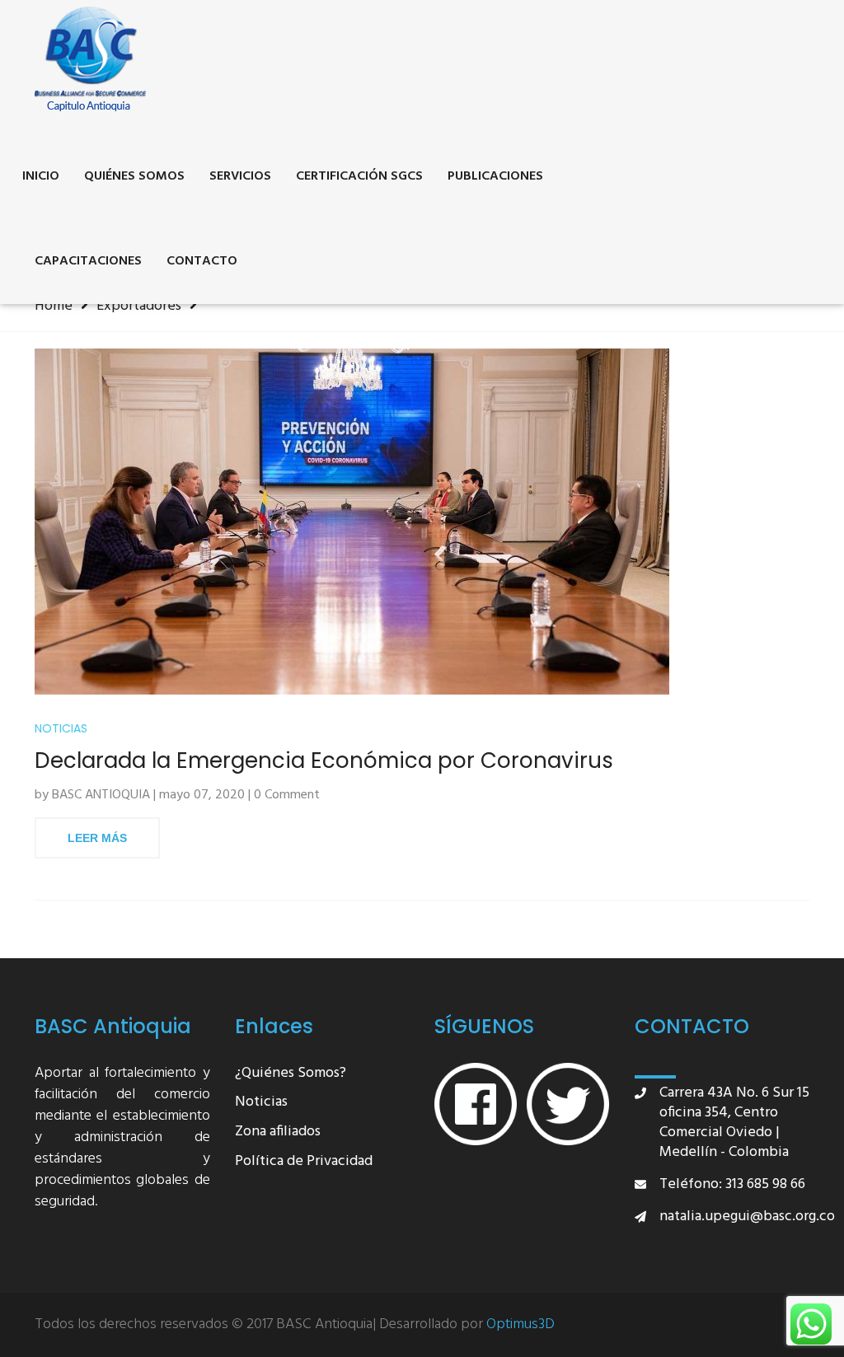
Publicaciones (495, 176)
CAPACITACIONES (88, 261)
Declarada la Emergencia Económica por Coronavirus (324, 761)
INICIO (40, 176)
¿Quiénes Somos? (290, 1074)
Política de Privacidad (304, 1162)
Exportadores (138, 305)
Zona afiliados (278, 1132)
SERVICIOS (240, 176)
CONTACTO (201, 261)
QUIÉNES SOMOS (134, 176)
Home (54, 305)
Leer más (97, 838)
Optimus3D (520, 1325)
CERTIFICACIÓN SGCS (359, 176)
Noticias (61, 729)
